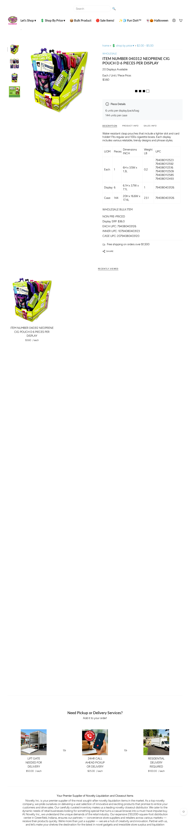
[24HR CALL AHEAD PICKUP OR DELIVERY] (95, 742)
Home (105, 45)
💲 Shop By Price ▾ (123, 45)
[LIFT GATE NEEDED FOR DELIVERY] (34, 742)
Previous (23, 80)
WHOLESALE (109, 53)
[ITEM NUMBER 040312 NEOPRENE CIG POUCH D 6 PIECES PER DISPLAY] (31, 299)
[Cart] (180, 20)
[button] (28, 20)
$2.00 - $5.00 (145, 45)
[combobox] (92, 9)
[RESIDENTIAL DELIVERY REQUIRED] (156, 742)
